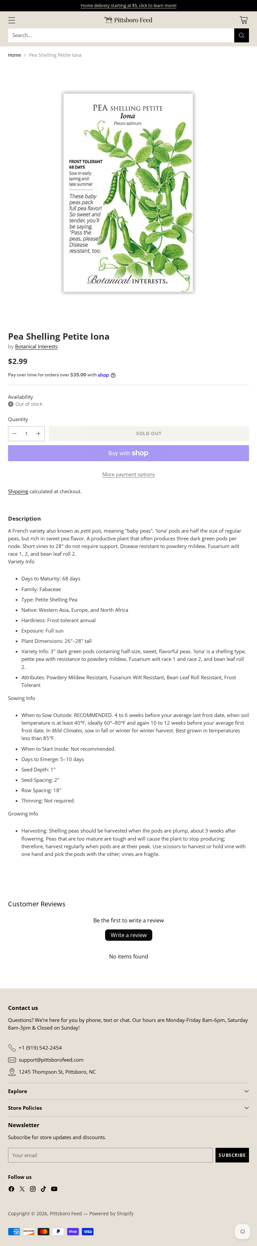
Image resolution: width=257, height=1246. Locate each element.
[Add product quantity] (38, 433)
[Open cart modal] (243, 20)
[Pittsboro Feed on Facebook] (11, 1190)
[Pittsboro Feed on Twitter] (22, 1190)
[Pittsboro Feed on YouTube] (54, 1190)
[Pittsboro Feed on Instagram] (33, 1190)
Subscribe (232, 1155)
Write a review (129, 935)
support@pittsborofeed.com (51, 1059)
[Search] (241, 35)
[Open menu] (11, 20)
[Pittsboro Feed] (128, 19)
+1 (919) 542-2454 (40, 1047)
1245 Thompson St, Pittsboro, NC (57, 1071)
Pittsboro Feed (66, 1213)
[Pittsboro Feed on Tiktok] (43, 1190)
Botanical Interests (36, 346)
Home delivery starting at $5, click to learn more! (128, 5)
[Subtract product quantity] (14, 433)
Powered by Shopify (111, 1213)
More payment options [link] (128, 474)
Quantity (18, 419)
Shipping (18, 491)
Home (14, 55)
